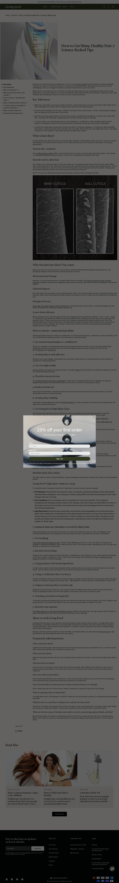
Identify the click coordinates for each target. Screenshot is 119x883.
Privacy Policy (73, 463)
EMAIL (31, 443)
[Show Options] (88, 453)
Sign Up (59, 459)
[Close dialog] (94, 417)
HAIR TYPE (32, 450)
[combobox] (58, 453)
